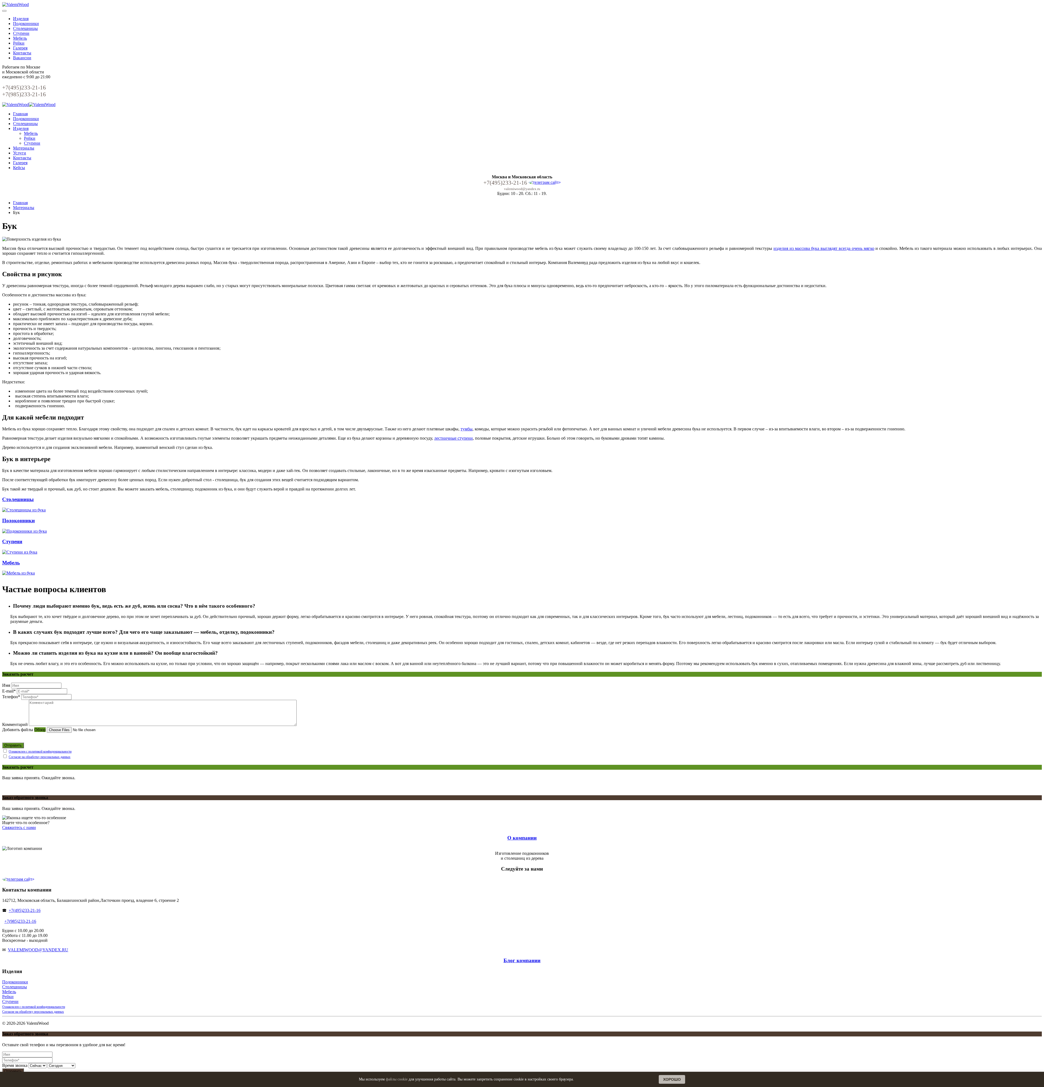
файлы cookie (397, 1079)
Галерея (20, 48)
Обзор (40, 729)
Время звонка (14, 1065)
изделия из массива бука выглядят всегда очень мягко (823, 248)
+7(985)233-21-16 (20, 921)
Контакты (22, 53)
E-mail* (9, 691)
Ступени (21, 33)
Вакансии (22, 57)
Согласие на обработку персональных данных (39, 757)
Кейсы (19, 167)
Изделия (21, 18)
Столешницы (25, 28)
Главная (20, 113)
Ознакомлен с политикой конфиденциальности (40, 751)
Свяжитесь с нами (19, 827)
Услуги (19, 153)
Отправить (13, 745)
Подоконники (26, 23)
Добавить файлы (17, 729)
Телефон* (11, 696)
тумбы (467, 429)
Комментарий (15, 724)
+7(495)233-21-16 (25, 910)
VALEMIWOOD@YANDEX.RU (38, 950)
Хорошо (672, 1079)
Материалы (23, 148)
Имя (6, 685)
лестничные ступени (453, 438)
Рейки (18, 43)
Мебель (20, 38)
